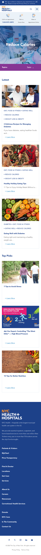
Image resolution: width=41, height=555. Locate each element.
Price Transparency (9, 458)
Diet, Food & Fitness (12, 111)
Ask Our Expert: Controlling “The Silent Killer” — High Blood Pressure (19, 332)
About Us (6, 489)
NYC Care (6, 517)
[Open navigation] (37, 9)
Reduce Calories (12, 115)
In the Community (9, 522)
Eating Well (28, 111)
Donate (5, 512)
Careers (5, 494)
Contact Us (6, 527)
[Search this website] (31, 9)
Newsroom (6, 499)
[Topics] (33, 67)
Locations (6, 471)
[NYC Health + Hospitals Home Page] (7, 9)
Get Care (5, 476)
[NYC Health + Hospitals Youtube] (32, 540)
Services (5, 481)
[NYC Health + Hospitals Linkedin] (26, 540)
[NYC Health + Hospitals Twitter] (14, 540)
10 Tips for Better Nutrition (15, 376)
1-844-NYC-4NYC (8, 22)
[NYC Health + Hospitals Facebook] (9, 540)
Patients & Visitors (9, 448)
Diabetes (7, 224)
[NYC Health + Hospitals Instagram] (20, 540)
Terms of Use (25, 550)
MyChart (5, 453)
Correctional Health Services (13, 504)
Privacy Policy (16, 550)
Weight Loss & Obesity (14, 119)
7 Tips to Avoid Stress (12, 286)
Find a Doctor (8, 466)
